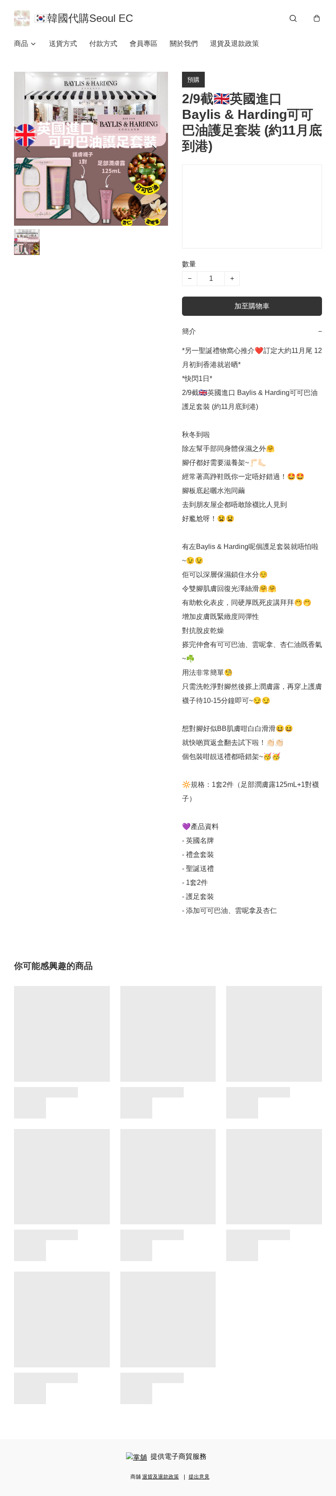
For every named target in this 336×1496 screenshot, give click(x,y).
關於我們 (184, 43)
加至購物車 (252, 306)
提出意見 (199, 1477)
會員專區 (144, 43)
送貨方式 (63, 43)
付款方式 (103, 43)
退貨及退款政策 (234, 43)
